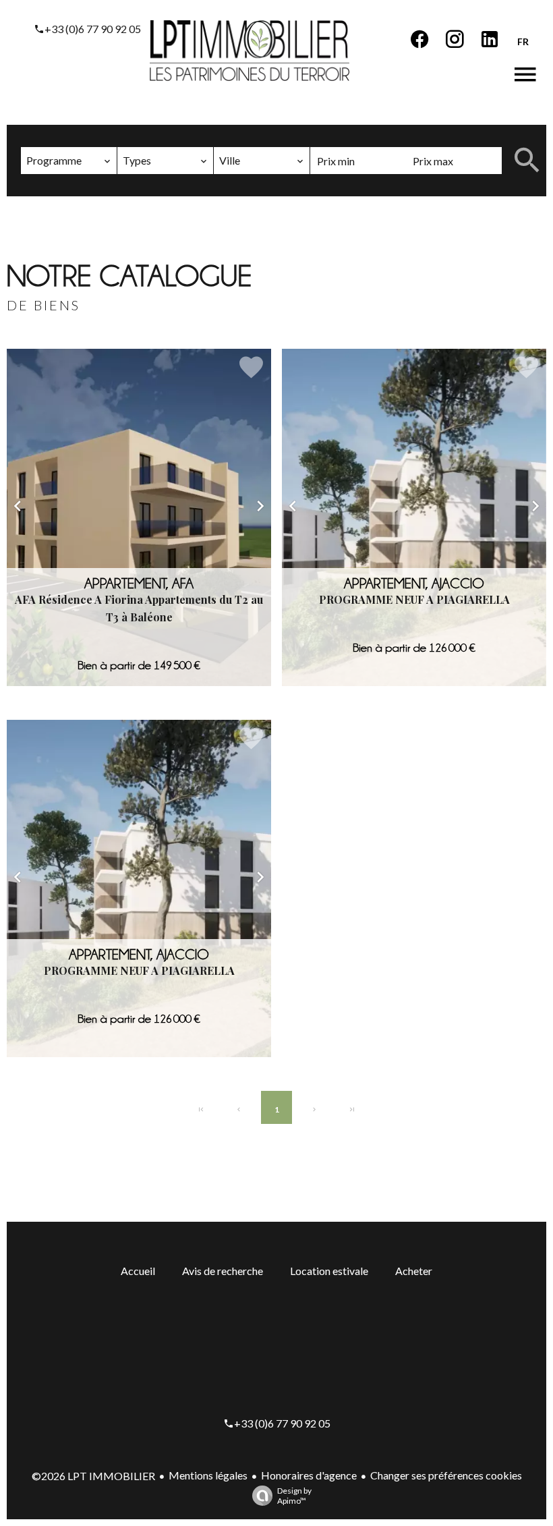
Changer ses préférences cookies (446, 1475)
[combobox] (69, 160)
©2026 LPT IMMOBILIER (93, 1475)
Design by (294, 1496)
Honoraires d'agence (309, 1475)
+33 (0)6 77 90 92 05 (93, 28)
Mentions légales (208, 1475)
